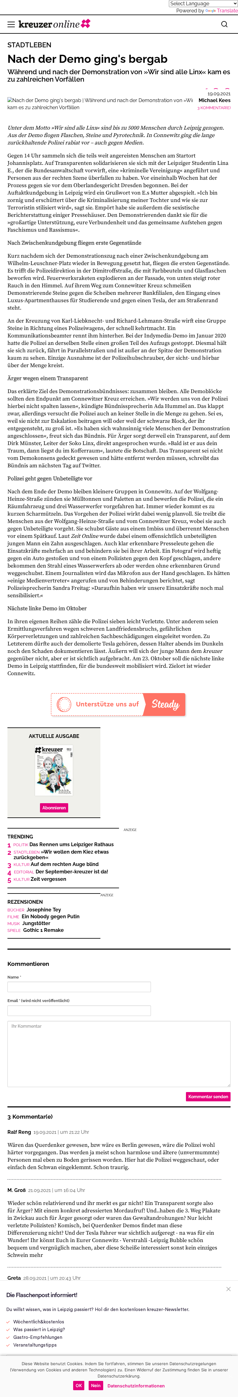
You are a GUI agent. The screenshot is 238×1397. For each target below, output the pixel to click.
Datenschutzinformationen (136, 1385)
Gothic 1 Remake (35, 930)
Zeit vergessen (40, 879)
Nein (96, 1385)
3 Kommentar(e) (214, 107)
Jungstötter (28, 923)
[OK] (230, 1376)
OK (79, 1385)
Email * (38, 1000)
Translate (227, 11)
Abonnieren (54, 807)
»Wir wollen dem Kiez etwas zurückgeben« (61, 854)
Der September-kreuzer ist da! (61, 872)
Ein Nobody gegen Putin (43, 916)
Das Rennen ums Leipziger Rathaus (63, 844)
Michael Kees (215, 100)
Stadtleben (29, 45)
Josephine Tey (34, 910)
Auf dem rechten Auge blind (56, 864)
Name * (14, 977)
